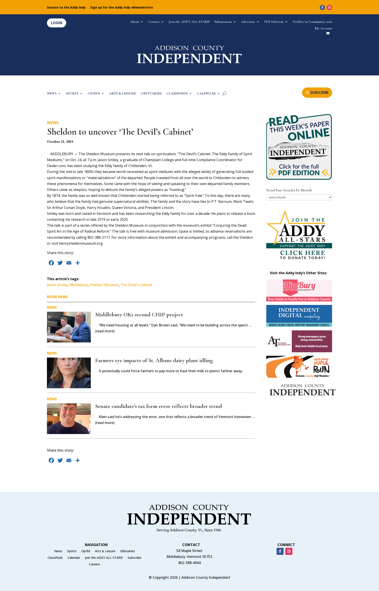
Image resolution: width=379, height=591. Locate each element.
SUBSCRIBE (319, 92)
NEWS (52, 94)
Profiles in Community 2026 (312, 22)
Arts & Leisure (105, 551)
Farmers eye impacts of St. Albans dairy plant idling (154, 360)
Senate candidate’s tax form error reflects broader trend (158, 406)
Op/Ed (85, 551)
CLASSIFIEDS (177, 94)
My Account (323, 28)
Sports (72, 551)
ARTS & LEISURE (122, 94)
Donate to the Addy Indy (66, 7)
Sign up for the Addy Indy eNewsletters (121, 7)
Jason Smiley (57, 284)
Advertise (248, 22)
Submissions (223, 22)
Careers (94, 564)
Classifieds (55, 558)
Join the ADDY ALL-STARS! (189, 22)
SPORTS (72, 94)
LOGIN (56, 22)
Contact (154, 22)
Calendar (74, 558)
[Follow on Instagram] (329, 7)
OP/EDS (94, 94)
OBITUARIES (151, 94)
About (134, 22)
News (53, 122)
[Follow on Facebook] (322, 7)
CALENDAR (206, 94)
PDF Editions (274, 22)
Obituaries (127, 551)
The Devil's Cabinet (136, 284)
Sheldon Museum (104, 284)
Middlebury (78, 284)
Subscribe (134, 558)
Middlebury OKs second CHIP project (139, 314)
